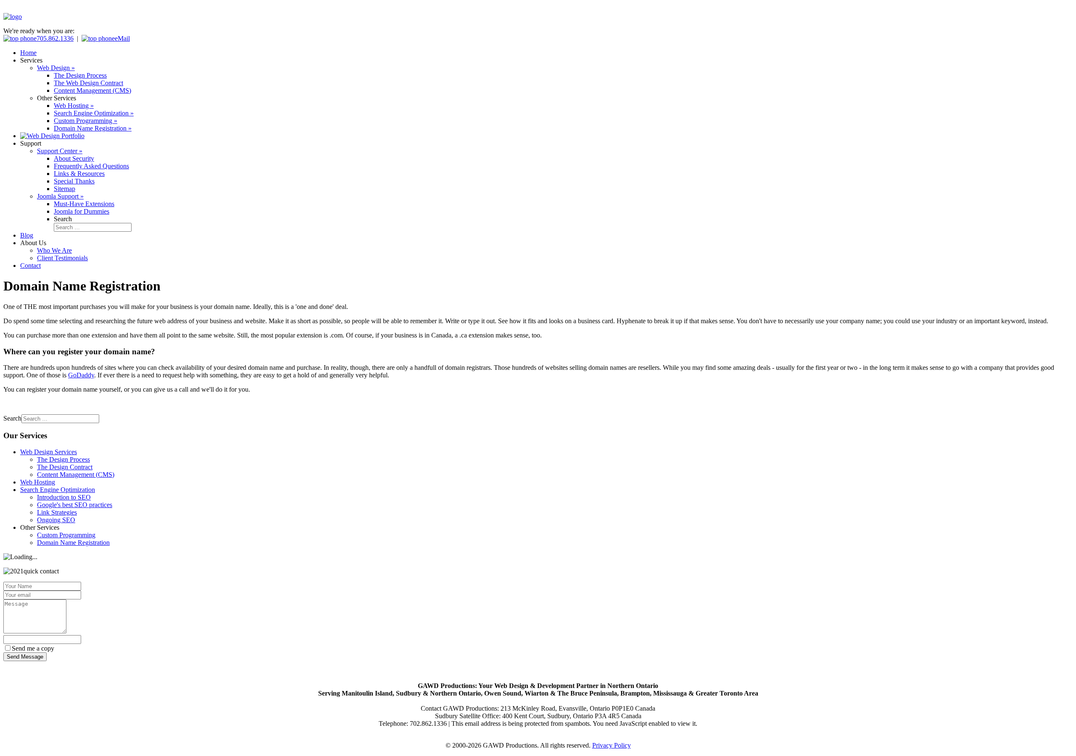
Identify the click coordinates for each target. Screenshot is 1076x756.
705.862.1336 (55, 38)
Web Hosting (37, 482)
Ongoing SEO (56, 519)
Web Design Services (48, 451)
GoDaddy (81, 375)
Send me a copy (33, 648)
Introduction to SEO (64, 497)
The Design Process (63, 459)
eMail (122, 38)
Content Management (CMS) (75, 474)
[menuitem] (28, 52)
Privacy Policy (611, 745)
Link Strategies (57, 512)
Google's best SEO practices (74, 504)
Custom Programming (66, 535)
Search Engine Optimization (57, 489)
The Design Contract (64, 467)
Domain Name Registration (73, 542)
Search (63, 218)
